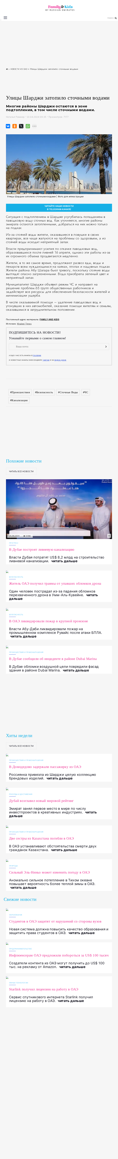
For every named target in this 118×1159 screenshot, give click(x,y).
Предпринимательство (20, 949)
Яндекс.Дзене (60, 360)
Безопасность (16, 577)
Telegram (37, 355)
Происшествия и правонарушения (26, 652)
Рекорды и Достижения (20, 794)
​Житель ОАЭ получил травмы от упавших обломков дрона (55, 583)
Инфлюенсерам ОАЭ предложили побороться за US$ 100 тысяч (59, 955)
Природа (13, 866)
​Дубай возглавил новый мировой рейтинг (41, 801)
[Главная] (7, 69)
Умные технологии (18, 983)
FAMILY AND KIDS (49, 319)
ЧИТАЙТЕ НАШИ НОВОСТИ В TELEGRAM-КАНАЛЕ (59, 208)
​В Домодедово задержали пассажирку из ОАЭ (45, 767)
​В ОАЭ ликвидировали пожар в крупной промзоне (48, 621)
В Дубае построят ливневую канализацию (41, 549)
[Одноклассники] (13, 126)
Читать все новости (21, 471)
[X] (20, 126)
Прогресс (13, 543)
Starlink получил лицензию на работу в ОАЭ (43, 989)
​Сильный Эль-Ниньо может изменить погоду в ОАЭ (49, 872)
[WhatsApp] (27, 126)
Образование (15, 915)
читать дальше (64, 561)
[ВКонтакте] (7, 126)
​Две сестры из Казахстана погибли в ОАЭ (41, 838)
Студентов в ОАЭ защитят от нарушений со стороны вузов (55, 921)
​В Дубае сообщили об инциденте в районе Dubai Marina (53, 659)
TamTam (46, 360)
